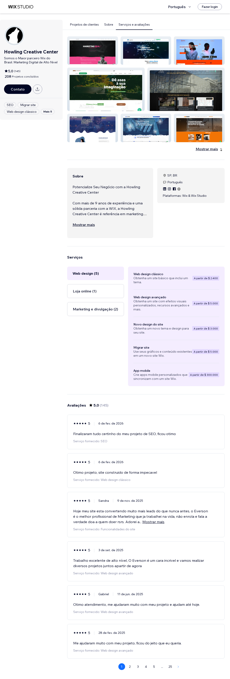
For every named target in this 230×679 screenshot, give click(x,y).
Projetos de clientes (84, 24)
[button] (92, 50)
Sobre (108, 24)
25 (170, 667)
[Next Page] (178, 666)
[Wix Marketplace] (20, 6)
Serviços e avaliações (134, 24)
